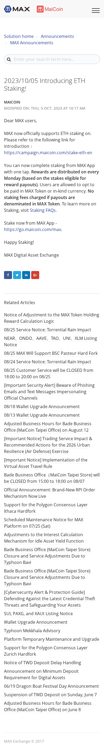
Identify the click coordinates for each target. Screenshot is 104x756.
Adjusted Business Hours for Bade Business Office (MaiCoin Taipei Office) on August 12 (47, 427)
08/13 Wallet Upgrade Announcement (42, 415)
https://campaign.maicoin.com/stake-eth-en (48, 153)
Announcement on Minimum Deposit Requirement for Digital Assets (41, 674)
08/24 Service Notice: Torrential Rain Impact (47, 362)
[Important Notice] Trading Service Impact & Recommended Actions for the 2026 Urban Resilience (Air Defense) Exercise (48, 445)
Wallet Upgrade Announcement (35, 622)
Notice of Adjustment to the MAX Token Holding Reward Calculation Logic (51, 318)
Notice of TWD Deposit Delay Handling (42, 663)
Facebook (8, 275)
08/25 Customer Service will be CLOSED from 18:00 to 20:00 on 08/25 (48, 373)
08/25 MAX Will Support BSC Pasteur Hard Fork (51, 353)
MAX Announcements (31, 43)
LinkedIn (26, 275)
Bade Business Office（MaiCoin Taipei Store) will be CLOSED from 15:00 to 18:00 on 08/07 (52, 478)
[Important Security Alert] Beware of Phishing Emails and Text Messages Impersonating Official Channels (49, 391)
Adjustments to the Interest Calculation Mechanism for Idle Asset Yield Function (44, 538)
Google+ (35, 275)
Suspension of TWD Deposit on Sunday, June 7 (50, 695)
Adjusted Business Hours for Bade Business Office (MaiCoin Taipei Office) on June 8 (47, 706)
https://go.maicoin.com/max (32, 229)
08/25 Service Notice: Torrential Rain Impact (47, 330)
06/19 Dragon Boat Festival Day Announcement (51, 686)
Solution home (19, 36)
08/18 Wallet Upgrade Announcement (42, 406)
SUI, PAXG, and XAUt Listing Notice (38, 613)
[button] (95, 9)
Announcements (57, 36)
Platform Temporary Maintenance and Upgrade (51, 639)
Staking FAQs (43, 210)
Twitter (17, 275)
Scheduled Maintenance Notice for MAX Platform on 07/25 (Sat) (43, 523)
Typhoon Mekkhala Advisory (32, 631)
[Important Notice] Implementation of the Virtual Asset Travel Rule (45, 463)
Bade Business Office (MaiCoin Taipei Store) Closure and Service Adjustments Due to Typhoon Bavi (47, 556)
